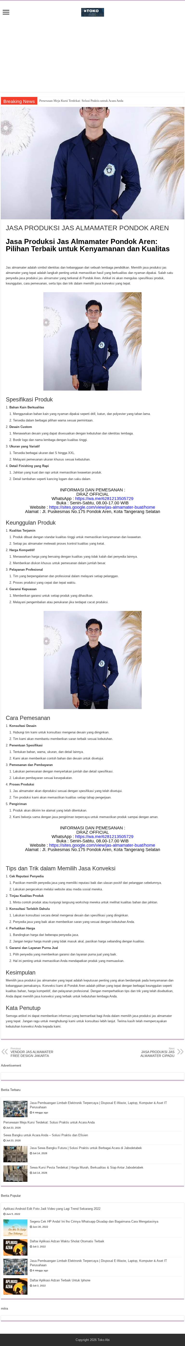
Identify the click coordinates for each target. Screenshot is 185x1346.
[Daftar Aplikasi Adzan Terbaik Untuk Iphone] (15, 1286)
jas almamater (49, 278)
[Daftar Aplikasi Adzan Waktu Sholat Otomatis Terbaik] (15, 1247)
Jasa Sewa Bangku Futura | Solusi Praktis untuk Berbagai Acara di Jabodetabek (86, 1148)
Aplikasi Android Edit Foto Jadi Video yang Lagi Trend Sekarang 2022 (51, 1209)
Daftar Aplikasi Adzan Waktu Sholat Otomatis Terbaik (67, 1241)
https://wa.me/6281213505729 (104, 498)
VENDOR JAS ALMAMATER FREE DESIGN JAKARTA (32, 1052)
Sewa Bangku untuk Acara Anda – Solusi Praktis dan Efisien (45, 1135)
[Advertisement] (92, 58)
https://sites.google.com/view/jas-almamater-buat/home (102, 507)
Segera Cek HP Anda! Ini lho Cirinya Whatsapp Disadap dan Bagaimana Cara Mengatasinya (94, 1221)
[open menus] (6, 13)
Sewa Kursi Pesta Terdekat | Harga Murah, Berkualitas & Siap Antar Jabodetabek (86, 1167)
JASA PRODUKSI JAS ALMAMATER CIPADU (157, 1052)
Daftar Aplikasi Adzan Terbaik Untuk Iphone (60, 1280)
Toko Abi (104, 1340)
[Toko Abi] (92, 11)
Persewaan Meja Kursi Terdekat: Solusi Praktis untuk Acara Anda (81, 100)
